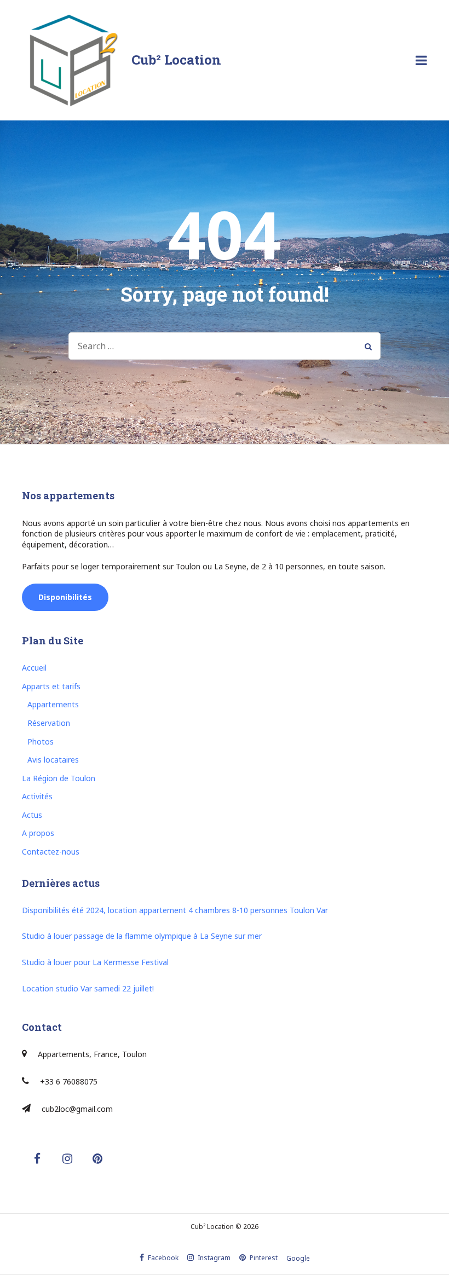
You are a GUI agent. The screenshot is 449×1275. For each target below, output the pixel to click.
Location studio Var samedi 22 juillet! (88, 988)
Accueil (34, 667)
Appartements (53, 704)
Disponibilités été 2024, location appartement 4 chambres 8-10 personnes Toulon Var (175, 910)
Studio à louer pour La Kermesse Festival (95, 962)
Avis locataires (53, 759)
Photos (40, 741)
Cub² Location (176, 59)
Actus (32, 815)
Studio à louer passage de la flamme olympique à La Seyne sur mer (142, 936)
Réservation (48, 723)
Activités (37, 796)
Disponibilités (65, 597)
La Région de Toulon (58, 778)
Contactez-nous (50, 851)
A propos (38, 833)
